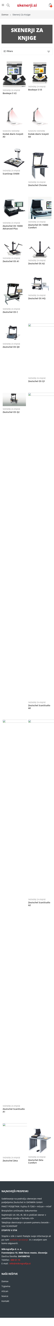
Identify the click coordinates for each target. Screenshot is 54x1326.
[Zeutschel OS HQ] (39, 283)
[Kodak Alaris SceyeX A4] (39, 116)
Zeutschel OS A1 (11, 261)
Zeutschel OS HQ (36, 298)
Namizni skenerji (11, 131)
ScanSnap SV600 (11, 173)
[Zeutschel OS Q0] (14, 332)
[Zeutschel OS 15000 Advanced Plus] (14, 208)
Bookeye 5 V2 (9, 93)
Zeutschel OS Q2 (11, 412)
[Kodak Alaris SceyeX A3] (14, 116)
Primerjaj (16, 74)
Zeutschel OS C (10, 312)
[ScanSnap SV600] (14, 158)
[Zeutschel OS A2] (39, 249)
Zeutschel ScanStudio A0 (39, 706)
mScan (5, 1291)
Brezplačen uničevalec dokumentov (19, 1210)
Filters (10, 51)
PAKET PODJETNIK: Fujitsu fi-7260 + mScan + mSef (26, 1206)
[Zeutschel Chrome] (39, 163)
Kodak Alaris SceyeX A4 (38, 135)
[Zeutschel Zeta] (24, 1139)
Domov (5, 1281)
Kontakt (5, 1301)
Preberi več (25, 92)
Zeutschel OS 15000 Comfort (38, 226)
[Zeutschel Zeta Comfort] (39, 1138)
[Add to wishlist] (11, 74)
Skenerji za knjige (11, 90)
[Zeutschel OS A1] (14, 247)
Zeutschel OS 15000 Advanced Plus (13, 227)
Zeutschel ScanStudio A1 (14, 1110)
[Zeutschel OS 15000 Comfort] (39, 208)
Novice (5, 1296)
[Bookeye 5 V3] (39, 72)
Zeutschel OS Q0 (11, 346)
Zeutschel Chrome (37, 185)
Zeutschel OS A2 (36, 263)
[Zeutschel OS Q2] (14, 399)
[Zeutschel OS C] (14, 290)
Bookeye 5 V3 (35, 89)
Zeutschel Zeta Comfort (35, 1161)
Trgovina (6, 1286)
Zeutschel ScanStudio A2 (39, 904)
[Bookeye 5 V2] (14, 74)
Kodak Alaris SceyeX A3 (13, 135)
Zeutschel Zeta (10, 1160)
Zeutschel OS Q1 (36, 381)
